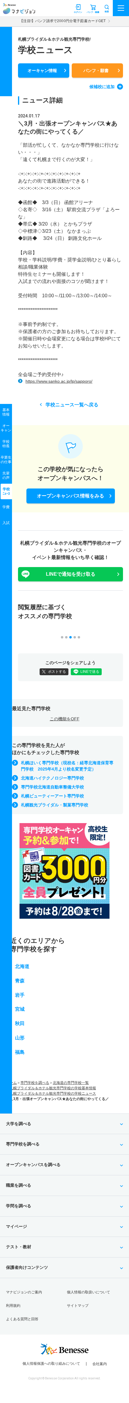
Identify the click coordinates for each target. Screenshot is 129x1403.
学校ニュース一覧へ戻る (72, 404)
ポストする (57, 672)
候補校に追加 (102, 86)
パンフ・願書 (96, 70)
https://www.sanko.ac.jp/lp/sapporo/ (59, 381)
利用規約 (13, 1306)
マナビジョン (19, 11)
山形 (20, 1037)
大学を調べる (18, 1123)
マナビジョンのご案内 (24, 1292)
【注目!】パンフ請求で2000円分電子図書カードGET (63, 21)
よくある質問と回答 (22, 1319)
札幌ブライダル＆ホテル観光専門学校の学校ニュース (53, 1093)
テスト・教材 (18, 1246)
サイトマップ (77, 1306)
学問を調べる (18, 1205)
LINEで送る (89, 672)
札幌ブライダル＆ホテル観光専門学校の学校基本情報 (53, 1088)
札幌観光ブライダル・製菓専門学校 (54, 804)
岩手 (20, 995)
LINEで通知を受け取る (70, 574)
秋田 (20, 1023)
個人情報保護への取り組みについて (51, 1363)
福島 (20, 1052)
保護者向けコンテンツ (27, 1267)
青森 (20, 980)
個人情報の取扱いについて (88, 1292)
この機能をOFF (65, 718)
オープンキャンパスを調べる (33, 1164)
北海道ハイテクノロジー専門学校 (52, 778)
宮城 (20, 1009)
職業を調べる (18, 1185)
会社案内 (99, 1364)
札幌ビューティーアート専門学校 (52, 796)
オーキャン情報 (42, 70)
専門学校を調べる (34, 1083)
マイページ (16, 1226)
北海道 (22, 966)
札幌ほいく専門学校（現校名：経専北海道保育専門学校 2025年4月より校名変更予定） (67, 765)
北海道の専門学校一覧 (71, 1083)
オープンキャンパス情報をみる (70, 495)
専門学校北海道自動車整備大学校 (52, 787)
